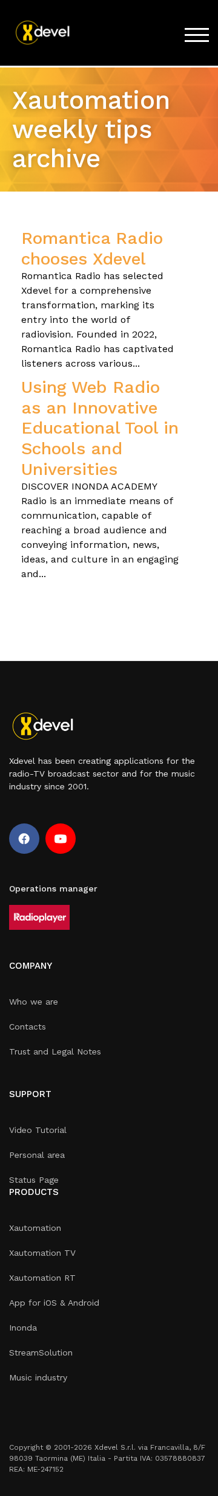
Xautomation (35, 1228)
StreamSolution (41, 1352)
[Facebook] (24, 838)
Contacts (27, 1026)
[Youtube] (60, 838)
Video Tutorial (38, 1130)
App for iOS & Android (54, 1302)
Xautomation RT (42, 1278)
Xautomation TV (42, 1253)
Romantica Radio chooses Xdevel (92, 248)
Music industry (38, 1377)
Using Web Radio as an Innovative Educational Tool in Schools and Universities (100, 428)
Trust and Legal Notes (55, 1051)
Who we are (33, 1001)
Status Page (34, 1180)
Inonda (23, 1327)
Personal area (37, 1155)
